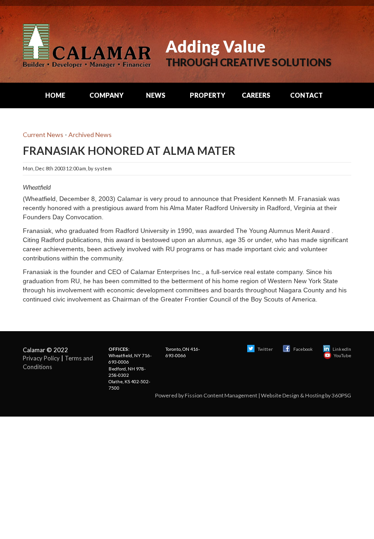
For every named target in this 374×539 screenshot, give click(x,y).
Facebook (303, 349)
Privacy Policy (41, 358)
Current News (43, 134)
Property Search (207, 99)
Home (55, 95)
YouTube (342, 355)
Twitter (265, 349)
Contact (306, 95)
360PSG (341, 395)
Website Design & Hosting (292, 395)
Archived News (90, 134)
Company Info (106, 99)
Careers (256, 95)
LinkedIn (341, 349)
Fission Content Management (221, 395)
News (156, 95)
